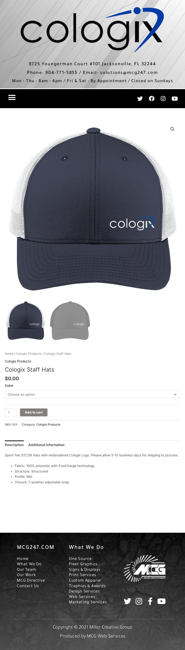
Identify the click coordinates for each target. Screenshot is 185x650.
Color (9, 385)
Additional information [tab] (46, 445)
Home (9, 353)
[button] (12, 98)
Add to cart (34, 412)
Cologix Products (28, 353)
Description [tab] (14, 445)
